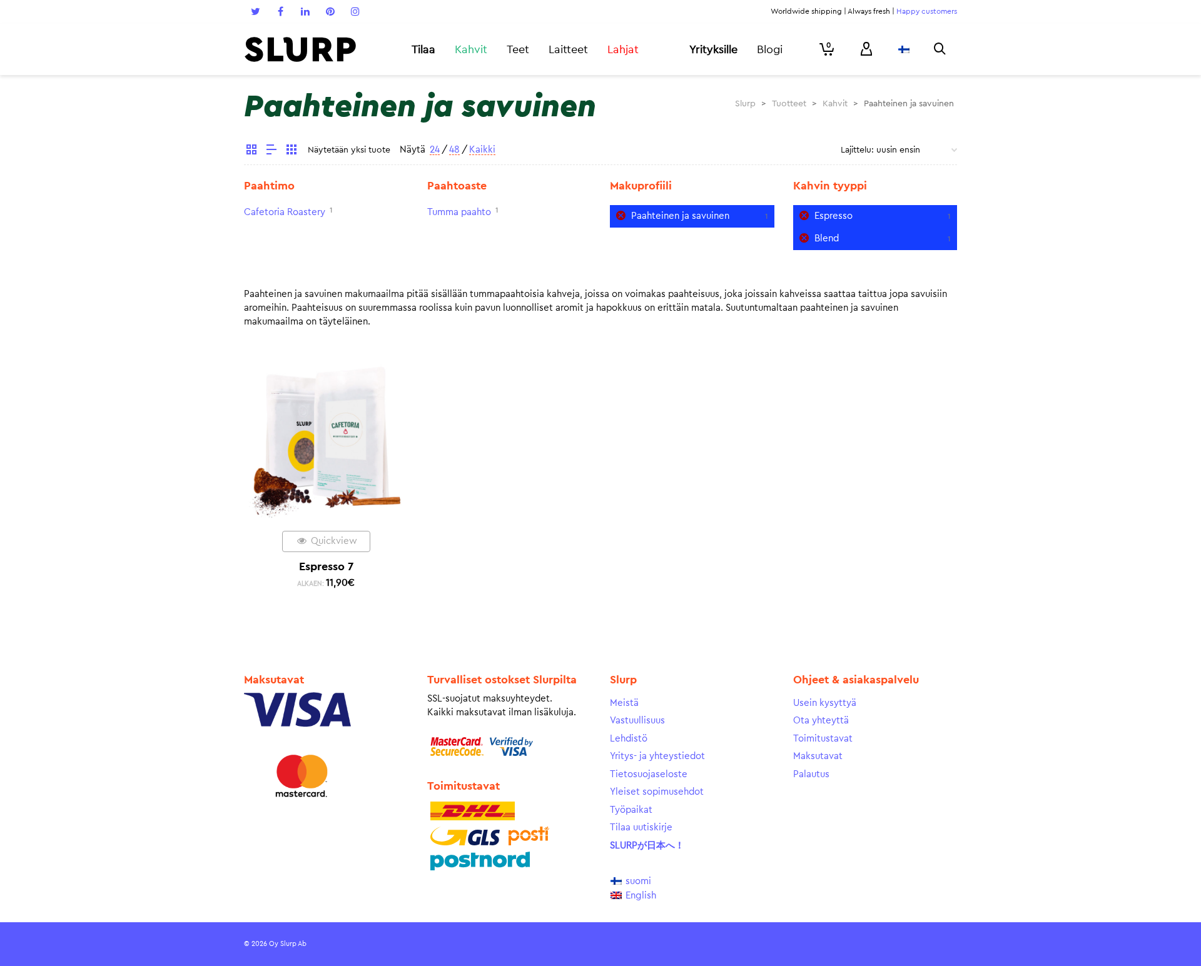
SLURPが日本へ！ (647, 845)
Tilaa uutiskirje (641, 827)
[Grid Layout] (291, 151)
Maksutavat (818, 756)
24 (435, 149)
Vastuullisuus (637, 720)
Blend (826, 238)
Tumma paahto (459, 212)
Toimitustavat (823, 738)
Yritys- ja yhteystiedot (657, 756)
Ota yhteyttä (821, 720)
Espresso (833, 216)
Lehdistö (628, 738)
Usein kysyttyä (824, 703)
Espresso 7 (326, 566)
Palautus (811, 774)
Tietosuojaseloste (648, 774)
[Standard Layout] (251, 151)
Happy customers (926, 11)
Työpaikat (631, 810)
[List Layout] (271, 151)
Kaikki (482, 149)
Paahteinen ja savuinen (680, 216)
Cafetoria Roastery (284, 212)
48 (454, 149)
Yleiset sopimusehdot (657, 792)
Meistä (624, 703)
